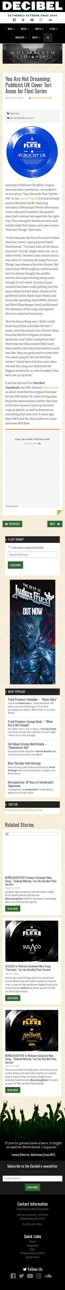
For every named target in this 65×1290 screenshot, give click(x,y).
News (10, 29)
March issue (50, 387)
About (35, 37)
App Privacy (33, 1257)
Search (49, 41)
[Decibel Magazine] (32, 5)
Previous (14, 524)
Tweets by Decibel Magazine (23, 810)
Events (38, 29)
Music (24, 29)
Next (53, 524)
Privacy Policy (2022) (33, 1253)
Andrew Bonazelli (41, 97)
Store (53, 29)
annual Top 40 (29, 198)
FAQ (32, 1249)
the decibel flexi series (22, 118)
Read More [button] (12, 908)
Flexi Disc (15, 113)
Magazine (19, 37)
